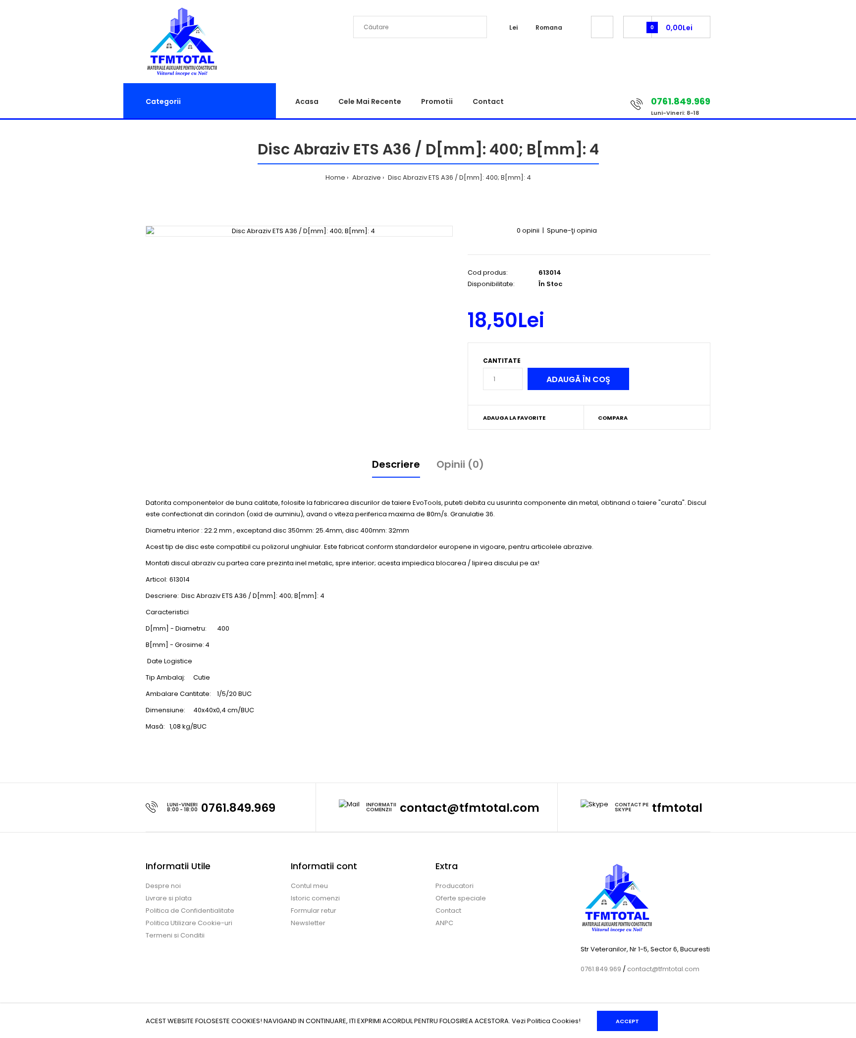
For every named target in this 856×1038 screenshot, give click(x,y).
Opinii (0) (460, 464)
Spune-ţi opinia (572, 230)
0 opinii (528, 230)
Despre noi (163, 885)
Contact (448, 910)
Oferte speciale (460, 898)
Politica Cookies (553, 1021)
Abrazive (366, 177)
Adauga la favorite (514, 418)
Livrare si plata (169, 898)
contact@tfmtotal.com (469, 808)
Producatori (454, 885)
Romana (548, 27)
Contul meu (309, 885)
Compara (613, 418)
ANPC (444, 923)
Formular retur (313, 910)
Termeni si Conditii (175, 935)
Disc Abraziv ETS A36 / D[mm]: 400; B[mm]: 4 (458, 177)
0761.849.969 (238, 808)
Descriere (396, 464)
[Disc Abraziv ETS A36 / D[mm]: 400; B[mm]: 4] (299, 231)
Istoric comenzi (315, 898)
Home (335, 177)
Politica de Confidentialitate (190, 910)
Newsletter (308, 923)
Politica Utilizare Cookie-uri (189, 923)
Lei (513, 27)
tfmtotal (677, 808)
